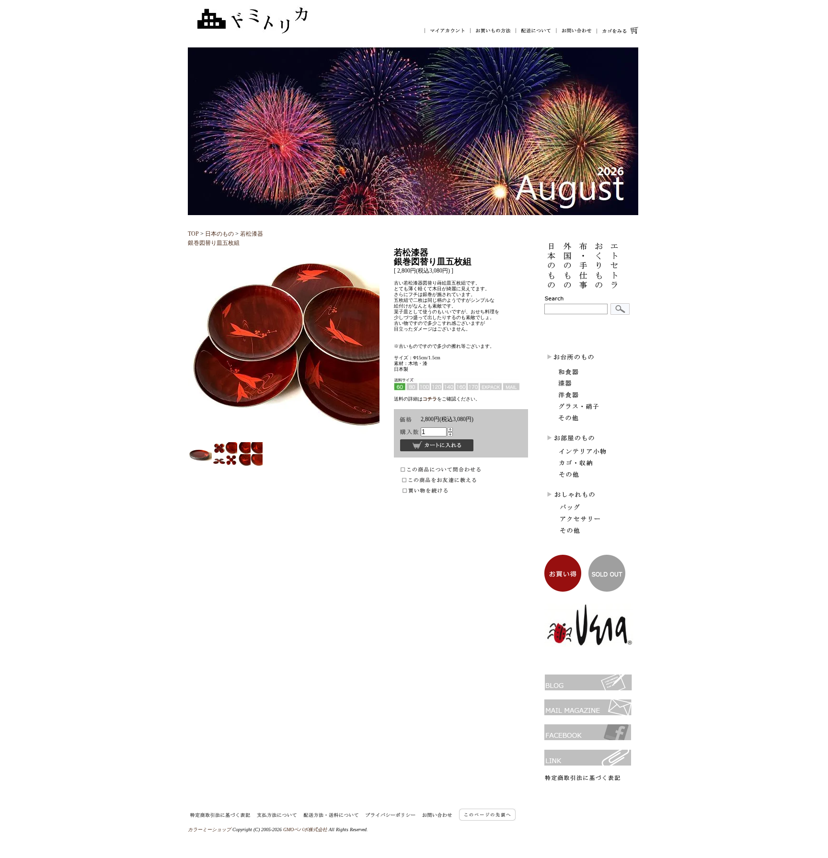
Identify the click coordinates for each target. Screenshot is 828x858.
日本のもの (219, 233)
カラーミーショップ (209, 829)
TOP (193, 233)
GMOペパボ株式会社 (305, 829)
